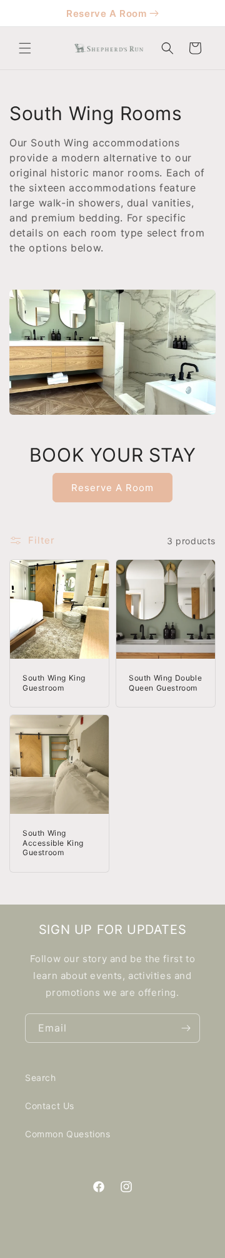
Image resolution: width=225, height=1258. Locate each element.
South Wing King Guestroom (54, 682)
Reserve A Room (106, 13)
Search (40, 1077)
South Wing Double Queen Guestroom (165, 682)
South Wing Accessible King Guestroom (53, 842)
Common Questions (68, 1134)
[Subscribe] (185, 1028)
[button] (25, 48)
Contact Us (49, 1105)
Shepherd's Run (129, 1247)
